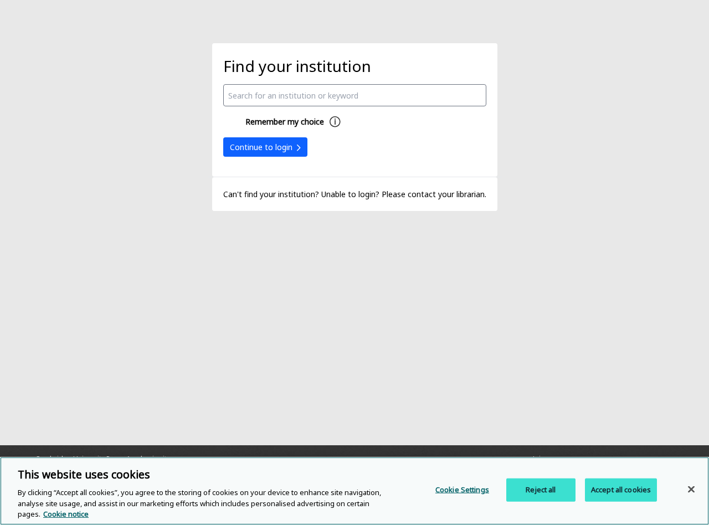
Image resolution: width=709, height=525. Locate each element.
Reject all (541, 490)
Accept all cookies (621, 490)
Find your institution (297, 65)
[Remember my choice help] (335, 121)
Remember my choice (284, 121)
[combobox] (354, 95)
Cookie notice (66, 513)
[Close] (691, 489)
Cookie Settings (462, 490)
